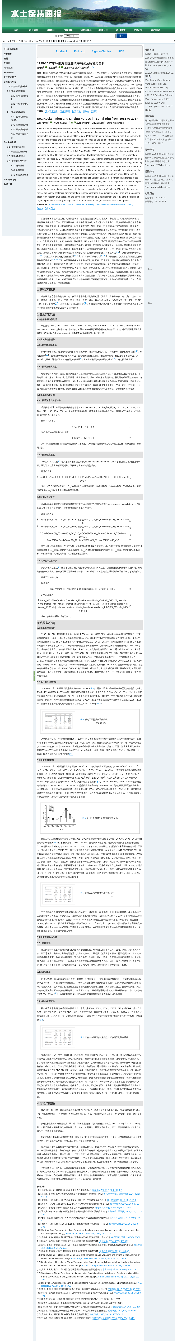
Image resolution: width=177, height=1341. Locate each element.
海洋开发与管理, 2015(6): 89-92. (107, 1190)
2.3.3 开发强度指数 (19, 129)
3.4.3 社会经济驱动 (19, 175)
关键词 (7, 63)
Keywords (9, 72)
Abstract (8, 68)
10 (40, 256)
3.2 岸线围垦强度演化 (17, 151)
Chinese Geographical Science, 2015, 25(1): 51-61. (106, 1266)
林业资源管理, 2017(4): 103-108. (126, 1307)
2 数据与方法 (10, 82)
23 (47, 355)
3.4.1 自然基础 (17, 165)
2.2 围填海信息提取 (16, 91)
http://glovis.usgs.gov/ (59, 333)
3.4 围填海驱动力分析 (17, 161)
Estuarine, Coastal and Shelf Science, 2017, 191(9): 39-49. (98, 1258)
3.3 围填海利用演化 (16, 156)
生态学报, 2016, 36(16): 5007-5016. (106, 1314)
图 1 (98, 781)
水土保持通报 (9, 41)
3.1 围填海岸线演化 (16, 147)
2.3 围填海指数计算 (16, 112)
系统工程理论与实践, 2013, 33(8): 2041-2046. (113, 1318)
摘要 (6, 58)
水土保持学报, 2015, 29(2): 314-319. (119, 1269)
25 (59, 461)
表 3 (41, 1020)
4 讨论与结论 (10, 179)
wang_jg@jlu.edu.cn (160, 187)
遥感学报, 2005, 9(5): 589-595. (122, 1310)
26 (59, 567)
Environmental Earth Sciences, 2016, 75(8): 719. (88, 1233)
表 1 (92, 688)
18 (57, 259)
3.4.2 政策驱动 (17, 170)
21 (85, 303)
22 (136, 351)
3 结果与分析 (10, 142)
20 (60, 259)
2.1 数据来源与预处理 (17, 86)
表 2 (56, 842)
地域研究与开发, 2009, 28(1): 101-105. (113, 1207)
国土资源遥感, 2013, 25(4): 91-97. (122, 1200)
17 (105, 256)
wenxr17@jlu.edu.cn (160, 165)
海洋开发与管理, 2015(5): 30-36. (126, 1237)
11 (75, 256)
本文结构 (8, 54)
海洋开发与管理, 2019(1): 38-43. (114, 1251)
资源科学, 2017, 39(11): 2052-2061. (124, 1289)
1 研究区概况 (10, 77)
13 (102, 256)
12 (78, 256)
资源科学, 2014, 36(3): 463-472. (114, 1241)
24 (114, 358)
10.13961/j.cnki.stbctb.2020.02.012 (74, 41)
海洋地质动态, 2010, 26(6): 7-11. (125, 1204)
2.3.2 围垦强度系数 (19, 125)
